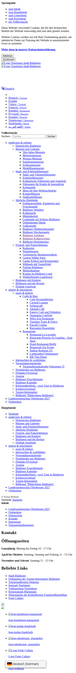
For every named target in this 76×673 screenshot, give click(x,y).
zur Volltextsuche (18, 21)
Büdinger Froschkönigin (29, 379)
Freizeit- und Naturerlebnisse (32, 244)
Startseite (13, 413)
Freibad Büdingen (33, 267)
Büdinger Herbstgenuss (36, 241)
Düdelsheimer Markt (34, 222)
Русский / (18, 113)
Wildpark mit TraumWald (37, 264)
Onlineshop (14, 401)
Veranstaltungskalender (28, 363)
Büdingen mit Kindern (28, 280)
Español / (17, 117)
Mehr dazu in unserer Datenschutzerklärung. (28, 49)
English (12, 101)
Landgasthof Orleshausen (44, 353)
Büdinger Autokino (33, 235)
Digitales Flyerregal (26, 372)
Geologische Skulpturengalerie (40, 254)
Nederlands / (18, 123)
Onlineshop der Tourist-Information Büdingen (34, 578)
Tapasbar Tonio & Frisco (43, 321)
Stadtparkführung (32, 197)
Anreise (20, 376)
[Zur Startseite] (21, 64)
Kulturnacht (29, 212)
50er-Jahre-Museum (34, 152)
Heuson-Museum (32, 158)
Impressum (14, 521)
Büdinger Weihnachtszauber (38, 228)
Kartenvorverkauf (25, 388)
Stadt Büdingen (17, 575)
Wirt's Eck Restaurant (42, 318)
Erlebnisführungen (33, 177)
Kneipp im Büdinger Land (37, 273)
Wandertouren (30, 251)
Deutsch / (17, 97)
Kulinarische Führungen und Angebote (44, 181)
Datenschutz (15, 515)
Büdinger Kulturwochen (36, 238)
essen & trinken (24, 292)
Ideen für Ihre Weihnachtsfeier (39, 190)
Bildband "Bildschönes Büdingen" (35, 395)
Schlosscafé (36, 305)
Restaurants (29, 331)
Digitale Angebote (26, 286)
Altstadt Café (37, 308)
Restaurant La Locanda (43, 334)
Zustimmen (8, 59)
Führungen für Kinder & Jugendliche (43, 184)
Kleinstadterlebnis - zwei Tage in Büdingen (40, 385)
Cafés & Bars (30, 296)
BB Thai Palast (38, 356)
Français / (17, 107)
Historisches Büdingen (28, 145)
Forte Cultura (15, 598)
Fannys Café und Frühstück (45, 312)
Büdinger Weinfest (33, 209)
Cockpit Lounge (39, 302)
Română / (19, 110)
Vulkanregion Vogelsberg (22, 588)
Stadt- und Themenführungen (39, 174)
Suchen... (6, 136)
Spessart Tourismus (19, 585)
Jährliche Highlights (27, 200)
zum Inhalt (14, 8)
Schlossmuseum (31, 165)
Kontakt (12, 518)
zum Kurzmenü (17, 18)
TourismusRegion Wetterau (23, 582)
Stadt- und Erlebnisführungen (32, 171)
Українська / (20, 120)
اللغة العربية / (19, 126)
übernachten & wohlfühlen (30, 360)
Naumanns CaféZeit (41, 315)
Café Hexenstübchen (41, 299)
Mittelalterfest (30, 216)
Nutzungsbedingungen (21, 525)
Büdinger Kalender (26, 382)
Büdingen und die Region (30, 283)
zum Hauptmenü (17, 12)
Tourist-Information (26, 392)
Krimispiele (29, 187)
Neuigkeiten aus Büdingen (30, 369)
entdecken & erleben (19, 142)
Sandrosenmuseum (33, 161)
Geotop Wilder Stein (34, 257)
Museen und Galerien (28, 149)
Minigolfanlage (31, 270)
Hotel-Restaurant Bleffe (43, 344)
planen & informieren (20, 289)
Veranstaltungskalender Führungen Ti (43, 366)
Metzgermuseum (32, 155)
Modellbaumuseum (33, 168)
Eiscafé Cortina (38, 324)
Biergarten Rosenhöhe (42, 328)
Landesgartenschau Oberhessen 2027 (29, 398)
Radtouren (28, 248)
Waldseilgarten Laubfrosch (37, 276)
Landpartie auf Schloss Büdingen (41, 219)
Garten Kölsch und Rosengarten (41, 260)
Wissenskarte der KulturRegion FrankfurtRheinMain (37, 594)
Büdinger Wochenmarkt (36, 232)
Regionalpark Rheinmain (22, 591)
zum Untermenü (17, 15)
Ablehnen (7, 56)
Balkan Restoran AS (41, 350)
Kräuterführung (31, 193)
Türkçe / (17, 104)
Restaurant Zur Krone (42, 347)
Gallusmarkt (29, 225)
